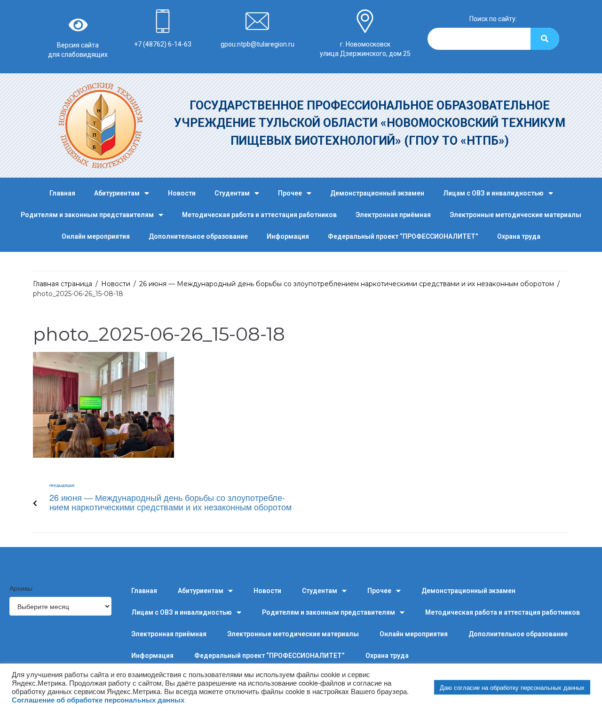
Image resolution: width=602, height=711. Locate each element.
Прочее (290, 193)
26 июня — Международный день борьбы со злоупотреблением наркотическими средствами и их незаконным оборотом (346, 284)
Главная (62, 193)
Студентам (232, 193)
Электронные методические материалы (515, 215)
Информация (288, 236)
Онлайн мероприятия (96, 236)
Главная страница (62, 284)
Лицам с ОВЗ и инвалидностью (493, 193)
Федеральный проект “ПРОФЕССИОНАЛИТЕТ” (403, 236)
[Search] (545, 39)
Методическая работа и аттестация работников (259, 215)
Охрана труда (518, 236)
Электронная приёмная (393, 215)
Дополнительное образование (198, 236)
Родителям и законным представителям (87, 215)
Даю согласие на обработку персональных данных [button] (512, 687)
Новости (182, 193)
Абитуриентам (117, 193)
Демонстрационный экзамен (377, 193)
